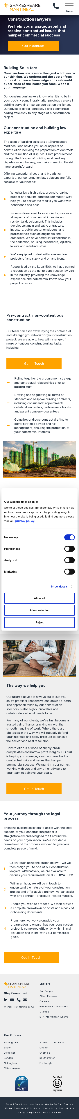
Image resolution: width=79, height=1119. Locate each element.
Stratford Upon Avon (52, 1042)
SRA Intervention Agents (54, 1016)
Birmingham (11, 1042)
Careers (44, 1001)
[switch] (69, 549)
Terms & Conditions (16, 1104)
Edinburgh (46, 1063)
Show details (59, 586)
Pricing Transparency (28, 1112)
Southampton (47, 1057)
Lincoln (44, 1047)
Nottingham (11, 1063)
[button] (34, 363)
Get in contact (33, 46)
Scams (37, 1108)
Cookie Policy (66, 1108)
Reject (39, 622)
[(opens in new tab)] (57, 1083)
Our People (46, 990)
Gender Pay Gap (53, 1104)
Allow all (39, 598)
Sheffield (45, 1052)
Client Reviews (48, 996)
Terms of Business (52, 1112)
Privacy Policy (49, 1108)
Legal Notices (36, 1104)
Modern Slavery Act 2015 (18, 1108)
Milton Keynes (12, 1068)
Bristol (7, 1047)
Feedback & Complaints (54, 1006)
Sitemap (44, 1011)
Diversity (68, 1104)
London (8, 1057)
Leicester (9, 1052)
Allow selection (39, 610)
